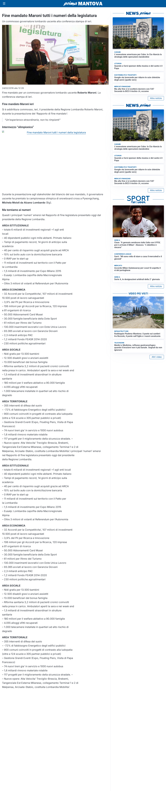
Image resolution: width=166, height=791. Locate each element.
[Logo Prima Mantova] (83, 3)
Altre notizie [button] (156, 98)
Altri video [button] (157, 357)
